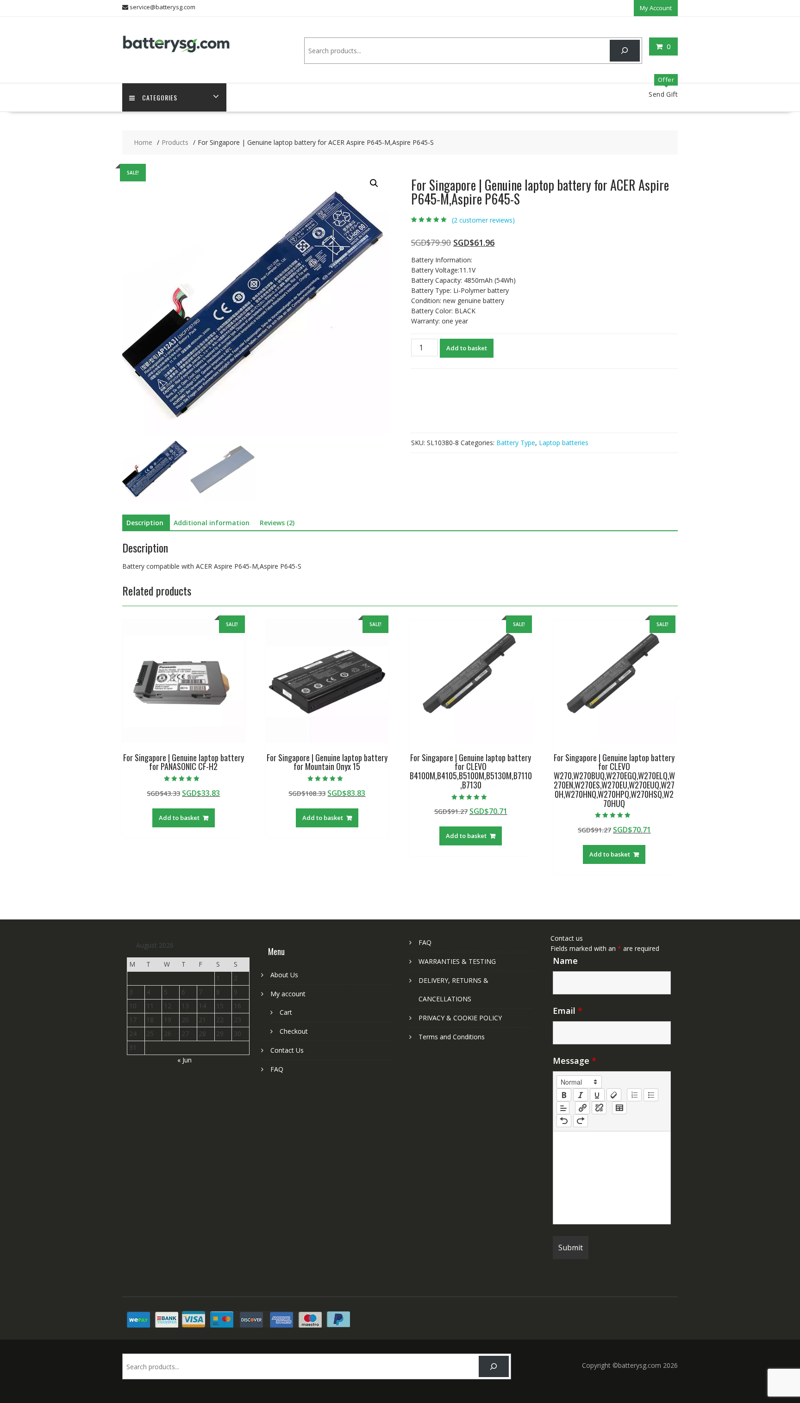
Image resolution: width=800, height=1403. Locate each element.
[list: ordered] (634, 1094)
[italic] (580, 1094)
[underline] (597, 1094)
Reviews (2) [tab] (277, 522)
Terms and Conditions (452, 1036)
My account (288, 993)
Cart (286, 1012)
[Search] (625, 51)
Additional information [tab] (212, 522)
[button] (374, 183)
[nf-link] (582, 1107)
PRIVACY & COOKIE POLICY (460, 1017)
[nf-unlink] (599, 1107)
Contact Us (287, 1050)
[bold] (563, 1094)
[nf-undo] (563, 1120)
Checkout (294, 1031)
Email (567, 1010)
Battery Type (515, 442)
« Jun (184, 1059)
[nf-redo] (580, 1120)
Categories (159, 97)
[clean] (613, 1094)
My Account (656, 8)
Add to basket (466, 348)
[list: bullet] (651, 1094)
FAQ (276, 1069)
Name (565, 960)
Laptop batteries (563, 442)
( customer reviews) (483, 220)
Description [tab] (144, 522)
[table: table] (619, 1107)
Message (574, 1060)
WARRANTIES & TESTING (457, 961)
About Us (284, 974)
